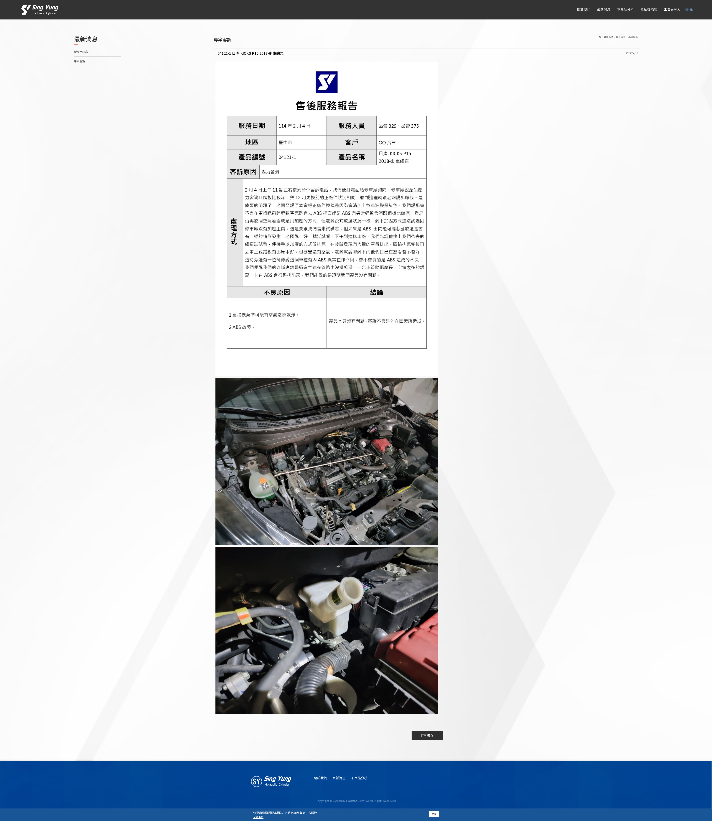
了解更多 (258, 817)
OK (434, 814)
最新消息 (621, 37)
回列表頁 (427, 735)
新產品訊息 (81, 52)
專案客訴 (79, 61)
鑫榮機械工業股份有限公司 (40, 10)
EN (691, 9)
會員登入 (673, 9)
